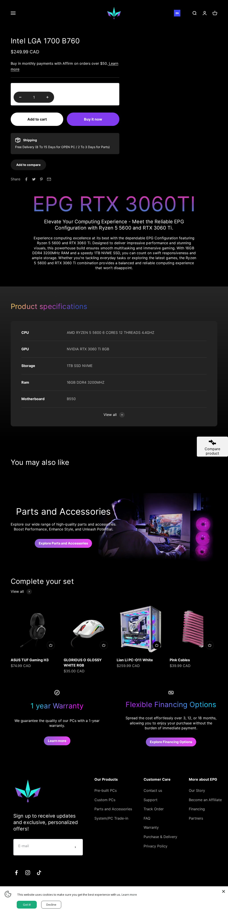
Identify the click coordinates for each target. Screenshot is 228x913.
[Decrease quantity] (20, 97)
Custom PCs (104, 800)
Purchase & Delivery (160, 836)
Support (150, 800)
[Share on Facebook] (26, 179)
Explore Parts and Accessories (63, 543)
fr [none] (183, 13)
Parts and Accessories (113, 809)
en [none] (177, 13)
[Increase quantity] (47, 97)
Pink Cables (180, 660)
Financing (197, 809)
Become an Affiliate (205, 800)
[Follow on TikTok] (39, 873)
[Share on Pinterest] (41, 179)
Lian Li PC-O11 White (135, 660)
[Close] (223, 891)
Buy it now (93, 119)
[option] (183, 13)
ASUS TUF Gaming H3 (30, 660)
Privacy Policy (155, 846)
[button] (28, 164)
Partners (196, 818)
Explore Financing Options (171, 742)
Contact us (153, 790)
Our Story (197, 790)
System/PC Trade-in (111, 818)
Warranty (151, 827)
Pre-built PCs (105, 790)
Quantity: (21, 87)
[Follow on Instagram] (28, 873)
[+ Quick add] (51, 645)
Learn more (57, 741)
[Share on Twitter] (34, 179)
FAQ (147, 818)
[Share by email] (49, 179)
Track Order (154, 809)
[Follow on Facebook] (16, 873)
